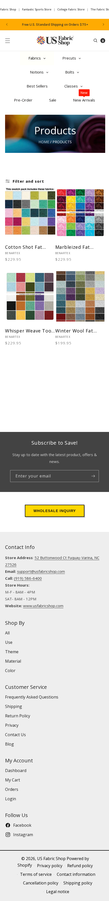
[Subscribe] (93, 476)
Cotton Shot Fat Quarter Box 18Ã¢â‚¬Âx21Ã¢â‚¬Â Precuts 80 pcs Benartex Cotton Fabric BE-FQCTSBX (27, 247)
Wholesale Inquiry (54, 511)
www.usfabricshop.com (43, 605)
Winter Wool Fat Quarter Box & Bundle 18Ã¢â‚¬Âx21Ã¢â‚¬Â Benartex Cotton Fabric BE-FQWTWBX (79, 331)
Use (8, 642)
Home (44, 141)
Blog (9, 744)
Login (10, 799)
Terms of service (36, 874)
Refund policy (80, 865)
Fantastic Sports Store (36, 9)
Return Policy (17, 716)
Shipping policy (77, 883)
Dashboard (15, 770)
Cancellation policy (40, 883)
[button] (7, 40)
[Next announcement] (103, 24)
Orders (11, 789)
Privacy (12, 725)
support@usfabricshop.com (41, 571)
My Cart (12, 780)
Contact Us (15, 734)
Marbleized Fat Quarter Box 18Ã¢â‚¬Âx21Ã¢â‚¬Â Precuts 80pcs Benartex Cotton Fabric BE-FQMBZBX (78, 247)
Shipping (13, 706)
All (7, 633)
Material (13, 661)
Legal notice (57, 891)
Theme (12, 652)
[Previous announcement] (6, 24)
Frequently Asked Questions (31, 697)
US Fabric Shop (51, 858)
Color (10, 670)
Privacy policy (49, 865)
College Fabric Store (71, 9)
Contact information (76, 874)
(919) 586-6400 (28, 578)
